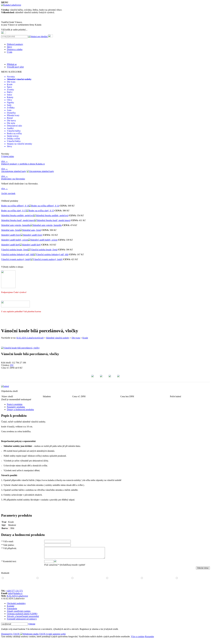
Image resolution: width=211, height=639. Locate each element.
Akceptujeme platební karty (13, 171)
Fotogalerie (12, 608)
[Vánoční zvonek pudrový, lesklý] (47, 259)
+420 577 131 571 (14, 591)
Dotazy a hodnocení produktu (20, 409)
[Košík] (3, 32)
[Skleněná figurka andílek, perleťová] (51, 215)
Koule (85, 338)
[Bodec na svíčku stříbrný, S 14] (44, 205)
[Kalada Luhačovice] (11, 5)
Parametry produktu (16, 407)
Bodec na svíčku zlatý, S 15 (13, 210)
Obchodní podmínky (16, 603)
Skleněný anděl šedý (10, 244)
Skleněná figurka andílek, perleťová (17, 215)
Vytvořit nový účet (15, 67)
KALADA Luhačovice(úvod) (30, 338)
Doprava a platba (14, 49)
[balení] (5, 386)
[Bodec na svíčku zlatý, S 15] (40, 210)
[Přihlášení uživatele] (50, 35)
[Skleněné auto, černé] (30, 230)
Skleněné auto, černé (10, 230)
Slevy (9, 47)
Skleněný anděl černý (11, 235)
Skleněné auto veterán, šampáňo (15, 225)
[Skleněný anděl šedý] (30, 244)
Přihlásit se (12, 64)
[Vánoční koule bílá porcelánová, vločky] (20, 348)
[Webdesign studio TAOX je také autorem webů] (43, 634)
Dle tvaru (76, 338)
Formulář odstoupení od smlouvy (22, 619)
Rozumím (149, 636)
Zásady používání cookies (18, 611)
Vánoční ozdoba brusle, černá (14, 249)
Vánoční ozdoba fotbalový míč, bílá (17, 254)
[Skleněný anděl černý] (31, 235)
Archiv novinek (8, 193)
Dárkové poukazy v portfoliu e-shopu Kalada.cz (23, 164)
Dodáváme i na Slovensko (13, 179)
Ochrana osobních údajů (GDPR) (22, 613)
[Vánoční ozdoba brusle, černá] (42, 249)
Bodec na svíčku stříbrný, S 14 (15, 205)
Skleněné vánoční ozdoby (57, 338)
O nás (9, 52)
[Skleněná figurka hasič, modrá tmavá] (52, 220)
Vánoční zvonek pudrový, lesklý (16, 259)
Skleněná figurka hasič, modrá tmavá (18, 220)
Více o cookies (137, 636)
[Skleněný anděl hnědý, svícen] (42, 240)
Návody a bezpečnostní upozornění (23, 616)
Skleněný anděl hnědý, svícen (14, 240)
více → (4, 161)
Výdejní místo (7, 156)
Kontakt (10, 606)
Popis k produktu (14, 404)
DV (12, 365)
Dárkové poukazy (15, 44)
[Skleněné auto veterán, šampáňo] (46, 225)
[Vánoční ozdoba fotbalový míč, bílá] (51, 254)
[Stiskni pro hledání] (38, 36)
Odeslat (31, 624)
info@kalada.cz (15, 593)
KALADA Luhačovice (17, 596)
